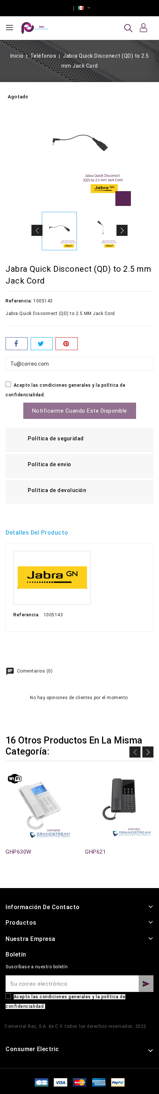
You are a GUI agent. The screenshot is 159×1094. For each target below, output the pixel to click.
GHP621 (95, 852)
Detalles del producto (37, 532)
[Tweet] (42, 344)
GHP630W (18, 852)
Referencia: (19, 301)
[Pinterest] (66, 344)
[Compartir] (16, 344)
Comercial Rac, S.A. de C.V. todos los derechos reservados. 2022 (75, 1026)
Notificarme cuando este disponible (79, 410)
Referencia (25, 614)
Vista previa (10, 782)
